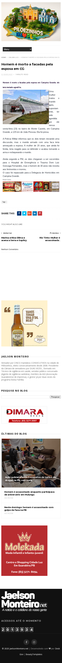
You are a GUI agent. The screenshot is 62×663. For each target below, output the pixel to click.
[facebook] (26, 642)
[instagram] (34, 642)
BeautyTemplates (34, 654)
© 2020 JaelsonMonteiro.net (15, 648)
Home (3, 57)
